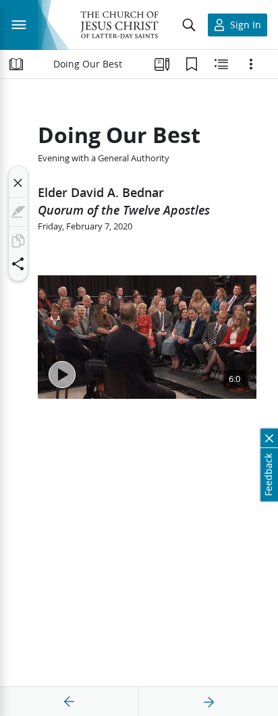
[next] (208, 702)
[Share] (18, 264)
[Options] (251, 64)
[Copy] (18, 241)
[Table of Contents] (16, 64)
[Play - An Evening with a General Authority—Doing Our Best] (62, 374)
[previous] (69, 702)
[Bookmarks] (191, 64)
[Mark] (18, 212)
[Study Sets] (161, 64)
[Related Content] (221, 64)
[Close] (18, 183)
